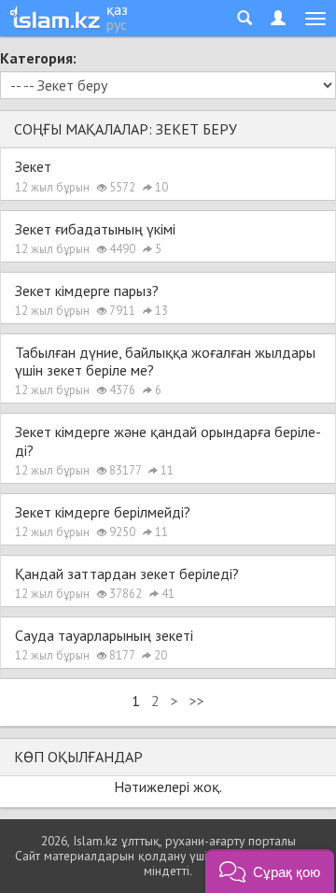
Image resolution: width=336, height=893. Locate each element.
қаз (117, 9)
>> (196, 700)
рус (116, 24)
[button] (269, 871)
